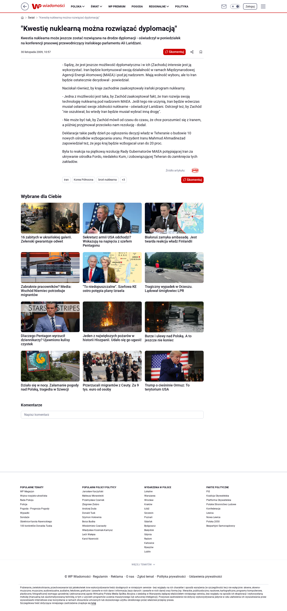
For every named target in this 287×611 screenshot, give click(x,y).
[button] (235, 6)
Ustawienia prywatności (205, 576)
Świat (95, 6)
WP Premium (116, 6)
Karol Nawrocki (90, 538)
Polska (76, 6)
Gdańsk (148, 521)
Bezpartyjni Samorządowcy (220, 525)
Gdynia (148, 534)
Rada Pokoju (27, 500)
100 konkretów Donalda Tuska (36, 525)
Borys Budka (88, 521)
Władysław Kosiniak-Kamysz (97, 530)
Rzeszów (148, 547)
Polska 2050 (213, 521)
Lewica (210, 513)
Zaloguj (250, 6)
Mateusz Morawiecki (93, 495)
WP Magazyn (27, 491)
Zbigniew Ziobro (90, 504)
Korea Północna (83, 179)
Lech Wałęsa (88, 534)
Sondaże (24, 517)
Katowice (149, 543)
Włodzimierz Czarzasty (94, 525)
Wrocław (148, 500)
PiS (208, 491)
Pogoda (137, 6)
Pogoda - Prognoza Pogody (34, 508)
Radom (148, 538)
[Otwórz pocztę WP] (224, 6)
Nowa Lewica (213, 517)
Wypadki (24, 513)
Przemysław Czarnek (93, 500)
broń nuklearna (107, 179)
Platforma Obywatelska (218, 500)
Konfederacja (213, 508)
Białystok (149, 530)
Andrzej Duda (89, 508)
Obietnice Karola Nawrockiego (36, 521)
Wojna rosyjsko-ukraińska (33, 495)
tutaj (93, 603)
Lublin (147, 551)
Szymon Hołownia (92, 517)
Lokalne (148, 491)
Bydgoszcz (150, 525)
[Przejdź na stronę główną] (25, 9)
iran (66, 179)
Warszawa (149, 495)
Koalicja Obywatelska (217, 495)
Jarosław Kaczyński (92, 491)
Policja (23, 504)
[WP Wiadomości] (51, 6)
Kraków (148, 504)
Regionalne (157, 6)
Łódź (146, 508)
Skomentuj (176, 52)
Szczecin (148, 513)
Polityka (181, 6)
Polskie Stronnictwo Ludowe (221, 504)
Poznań (148, 517)
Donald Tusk (88, 513)
